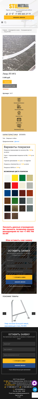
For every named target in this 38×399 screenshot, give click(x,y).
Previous (4, 313)
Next (33, 313)
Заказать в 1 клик (9, 86)
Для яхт (16, 141)
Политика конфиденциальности (19, 393)
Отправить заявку (20, 277)
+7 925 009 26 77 (27, 387)
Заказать (7, 82)
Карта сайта (19, 395)
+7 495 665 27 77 (23, 13)
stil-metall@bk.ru (20, 389)
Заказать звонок (19, 17)
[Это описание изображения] (19, 53)
